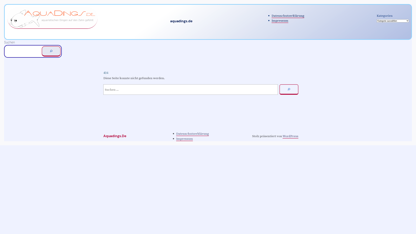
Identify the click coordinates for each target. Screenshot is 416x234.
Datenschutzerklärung (288, 15)
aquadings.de (181, 21)
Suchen (9, 42)
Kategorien (385, 15)
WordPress (290, 136)
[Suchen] (51, 51)
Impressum (280, 20)
